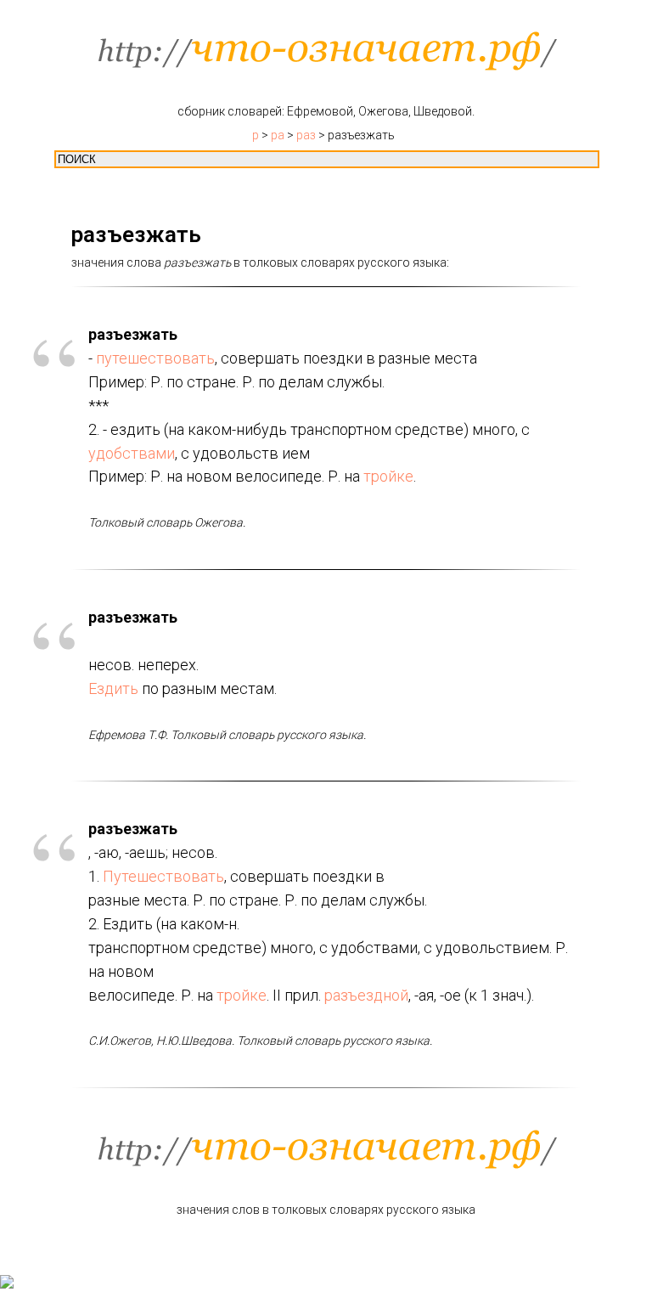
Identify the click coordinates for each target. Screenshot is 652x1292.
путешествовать (155, 358)
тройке (388, 476)
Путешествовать (163, 876)
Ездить (113, 688)
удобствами (131, 453)
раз (306, 135)
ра (277, 135)
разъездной (366, 995)
